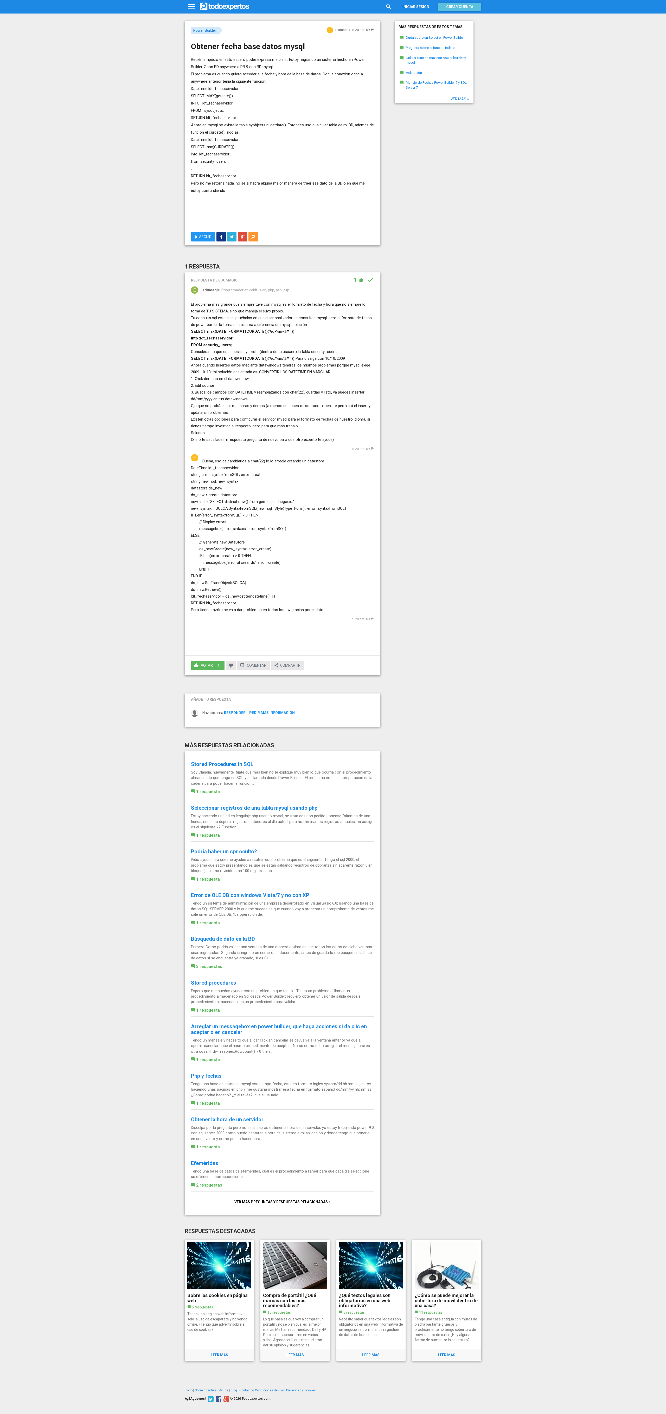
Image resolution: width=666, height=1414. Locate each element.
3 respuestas (209, 966)
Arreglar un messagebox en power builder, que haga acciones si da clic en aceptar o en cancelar (279, 1029)
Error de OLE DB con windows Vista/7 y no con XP (250, 895)
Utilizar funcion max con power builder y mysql (436, 60)
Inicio (189, 1390)
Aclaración (414, 73)
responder (235, 713)
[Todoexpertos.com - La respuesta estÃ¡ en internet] (224, 6)
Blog (233, 1390)
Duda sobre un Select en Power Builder (435, 38)
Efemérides (204, 1163)
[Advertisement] (282, 209)
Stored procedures (213, 983)
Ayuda (223, 1390)
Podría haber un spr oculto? (224, 851)
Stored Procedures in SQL (222, 764)
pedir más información (272, 713)
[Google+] (225, 1399)
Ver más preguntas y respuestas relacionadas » (282, 1202)
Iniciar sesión (415, 7)
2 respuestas (209, 1185)
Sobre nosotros (206, 1390)
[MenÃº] (191, 6)
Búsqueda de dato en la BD (223, 939)
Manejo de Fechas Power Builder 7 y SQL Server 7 (436, 85)
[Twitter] (210, 1399)
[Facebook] (217, 1399)
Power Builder (204, 30)
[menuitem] (221, 236)
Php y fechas (206, 1076)
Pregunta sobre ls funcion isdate (430, 48)
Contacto (246, 1390)
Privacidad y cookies (301, 1390)
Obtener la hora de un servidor (227, 1119)
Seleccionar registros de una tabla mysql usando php (254, 808)
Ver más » (460, 99)
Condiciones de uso (269, 1390)
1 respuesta (208, 791)
